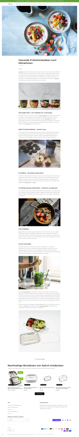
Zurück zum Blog (40, 359)
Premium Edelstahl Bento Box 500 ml (47, 388)
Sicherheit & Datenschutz (13, 407)
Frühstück (21, 72)
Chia (19, 232)
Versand (9, 413)
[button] (27, 4)
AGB (36, 434)
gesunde (57, 78)
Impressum (10, 409)
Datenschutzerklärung (31, 434)
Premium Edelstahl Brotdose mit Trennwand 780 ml (31, 388)
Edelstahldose (27, 182)
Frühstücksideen (26, 292)
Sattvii (34, 182)
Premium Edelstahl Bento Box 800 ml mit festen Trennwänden (63, 388)
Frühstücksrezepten (43, 115)
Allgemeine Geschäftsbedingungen (14, 405)
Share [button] (21, 68)
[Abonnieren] (27, 420)
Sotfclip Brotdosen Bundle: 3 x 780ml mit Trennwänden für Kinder (15, 388)
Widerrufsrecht (23, 434)
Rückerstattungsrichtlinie (12, 411)
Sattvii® (12, 434)
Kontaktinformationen (50, 434)
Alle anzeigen (39, 393)
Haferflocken (48, 119)
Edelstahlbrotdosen (44, 306)
